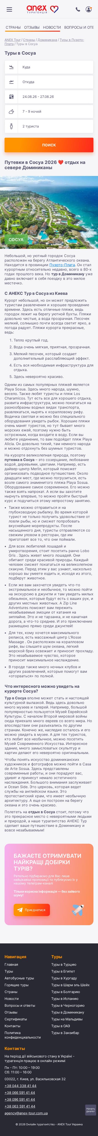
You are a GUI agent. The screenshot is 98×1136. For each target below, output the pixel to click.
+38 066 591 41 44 (20, 1092)
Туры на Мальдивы (67, 1019)
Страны (13, 27)
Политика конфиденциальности (23, 1035)
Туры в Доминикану (67, 1012)
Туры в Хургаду (64, 978)
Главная (11, 964)
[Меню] (9, 9)
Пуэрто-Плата (62, 264)
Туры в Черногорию (68, 1005)
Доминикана (47, 40)
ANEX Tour (13, 40)
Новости (52, 27)
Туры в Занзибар (65, 1033)
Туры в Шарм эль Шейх (70, 985)
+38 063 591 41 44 (20, 1106)
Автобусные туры (19, 978)
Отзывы (32, 27)
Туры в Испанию (64, 998)
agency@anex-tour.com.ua (26, 1113)
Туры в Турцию (63, 964)
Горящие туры (16, 985)
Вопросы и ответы (20, 1005)
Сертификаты (16, 1019)
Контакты (12, 1026)
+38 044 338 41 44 (20, 1086)
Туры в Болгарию (65, 992)
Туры (9, 971)
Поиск (49, 145)
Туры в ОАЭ (60, 1026)
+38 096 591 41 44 (20, 1099)
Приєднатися (35, 910)
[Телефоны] (78, 9)
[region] (49, 28)
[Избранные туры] (88, 9)
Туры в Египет (63, 971)
